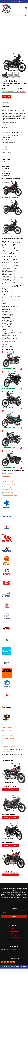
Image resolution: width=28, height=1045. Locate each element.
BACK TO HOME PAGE (7, 751)
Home (3, 51)
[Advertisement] (14, 32)
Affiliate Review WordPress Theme (10, 966)
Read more (5, 789)
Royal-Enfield (8, 51)
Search (26, 15)
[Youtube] (19, 1)
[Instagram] (16, 1)
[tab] (26, 8)
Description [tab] (6, 102)
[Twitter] (11, 1)
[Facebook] (8, 1)
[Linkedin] (14, 1)
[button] (24, 55)
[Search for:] (14, 913)
